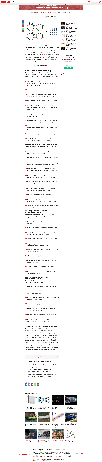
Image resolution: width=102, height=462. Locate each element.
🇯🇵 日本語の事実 (58, 456)
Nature (71, 4)
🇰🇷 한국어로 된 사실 (67, 456)
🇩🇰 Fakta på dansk (57, 453)
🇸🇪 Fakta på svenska (67, 453)
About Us (34, 449)
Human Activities (51, 4)
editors (39, 371)
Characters (11, 4)
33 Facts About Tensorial (55, 408)
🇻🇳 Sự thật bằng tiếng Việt (59, 459)
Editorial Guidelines (66, 12)
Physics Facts (53, 16)
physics (42, 57)
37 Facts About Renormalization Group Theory (30, 409)
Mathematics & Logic (62, 4)
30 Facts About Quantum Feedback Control (71, 32)
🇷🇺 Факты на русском (46, 459)
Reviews (83, 4)
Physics (54, 5)
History (45, 4)
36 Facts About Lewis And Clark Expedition (57, 442)
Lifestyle (56, 4)
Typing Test (63, 79)
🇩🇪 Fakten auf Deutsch (44, 452)
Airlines (2, 4)
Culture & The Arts (17, 4)
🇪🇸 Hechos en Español (64, 452)
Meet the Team (49, 449)
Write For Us (35, 450)
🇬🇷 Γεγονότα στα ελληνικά (67, 455)
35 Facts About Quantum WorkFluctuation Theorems (71, 44)
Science (87, 4)
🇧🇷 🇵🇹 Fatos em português (47, 453)
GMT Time (63, 77)
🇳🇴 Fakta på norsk (36, 455)
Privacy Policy (61, 450)
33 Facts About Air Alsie (44, 424)
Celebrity (6, 4)
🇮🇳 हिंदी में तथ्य (35, 456)
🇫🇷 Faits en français (54, 452)
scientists (44, 54)
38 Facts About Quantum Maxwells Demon (71, 36)
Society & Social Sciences (94, 4)
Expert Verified (57, 12)
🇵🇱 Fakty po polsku (63, 457)
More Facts (35, 452)
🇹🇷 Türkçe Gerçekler (37, 460)
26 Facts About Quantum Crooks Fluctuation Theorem (58, 426)
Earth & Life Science (25, 4)
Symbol (62, 74)
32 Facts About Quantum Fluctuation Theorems (71, 40)
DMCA (50, 450)
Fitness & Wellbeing (36, 4)
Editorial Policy (41, 449)
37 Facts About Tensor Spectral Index (43, 408)
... (100, 4)
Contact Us (65, 449)
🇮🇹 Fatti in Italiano (36, 453)
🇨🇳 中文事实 (45, 460)
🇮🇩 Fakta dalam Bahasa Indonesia (46, 456)
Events (31, 4)
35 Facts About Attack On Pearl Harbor (43, 442)
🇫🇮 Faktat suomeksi (45, 455)
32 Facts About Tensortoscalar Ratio (70, 408)
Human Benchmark (64, 82)
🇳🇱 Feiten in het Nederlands (52, 457)
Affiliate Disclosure (43, 450)
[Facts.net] (7, 1)
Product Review (58, 449)
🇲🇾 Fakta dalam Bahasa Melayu (39, 457)
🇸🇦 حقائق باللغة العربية (56, 455)
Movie (68, 4)
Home (47, 5)
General (42, 4)
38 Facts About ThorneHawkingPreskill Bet (71, 28)
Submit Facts (68, 450)
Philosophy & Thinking (77, 4)
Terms (55, 450)
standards (45, 369)
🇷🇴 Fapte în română (36, 459)
